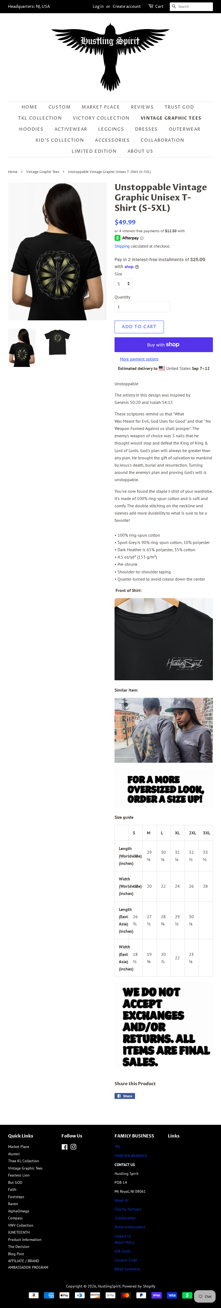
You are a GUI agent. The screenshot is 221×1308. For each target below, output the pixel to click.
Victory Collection (101, 118)
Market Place (101, 107)
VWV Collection (20, 1225)
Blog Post (16, 1253)
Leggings (111, 129)
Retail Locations (127, 1269)
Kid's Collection (60, 140)
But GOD (15, 1182)
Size (118, 273)
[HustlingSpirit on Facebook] (64, 1148)
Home (29, 107)
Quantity (122, 297)
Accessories (112, 140)
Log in (98, 6)
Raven (13, 1203)
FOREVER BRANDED (131, 1155)
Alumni (14, 1153)
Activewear (70, 129)
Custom (60, 107)
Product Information (25, 1239)
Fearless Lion (19, 1175)
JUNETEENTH (19, 1232)
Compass (15, 1218)
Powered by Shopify (138, 1286)
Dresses (146, 129)
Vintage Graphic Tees (171, 118)
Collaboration (162, 140)
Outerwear (185, 129)
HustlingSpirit (109, 1286)
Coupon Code (126, 1260)
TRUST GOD (179, 107)
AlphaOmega (18, 1211)
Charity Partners (128, 1209)
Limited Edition (94, 151)
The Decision (18, 1246)
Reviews (142, 107)
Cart (159, 6)
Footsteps (16, 1196)
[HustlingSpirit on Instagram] (73, 1148)
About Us (140, 151)
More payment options (139, 359)
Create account (127, 6)
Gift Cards (123, 1251)
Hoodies (31, 129)
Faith (12, 1189)
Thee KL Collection (23, 1160)
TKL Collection (40, 118)
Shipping (122, 246)
